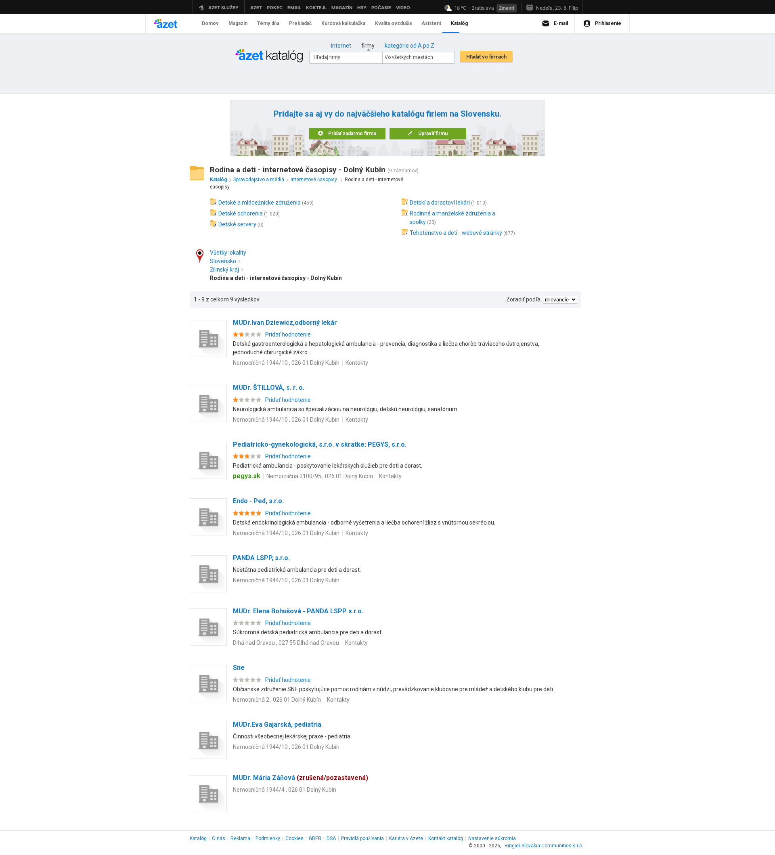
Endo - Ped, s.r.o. (258, 501)
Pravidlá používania (362, 838)
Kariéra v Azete (406, 838)
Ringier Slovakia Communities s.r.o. (544, 846)
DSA (331, 838)
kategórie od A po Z (409, 45)
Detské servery (237, 224)
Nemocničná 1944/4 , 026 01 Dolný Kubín (284, 789)
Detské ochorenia (240, 213)
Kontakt (445, 838)
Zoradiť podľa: (524, 299)
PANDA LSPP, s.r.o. (261, 558)
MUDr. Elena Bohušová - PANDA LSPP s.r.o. (298, 611)
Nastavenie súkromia (492, 838)
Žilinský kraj (224, 269)
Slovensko (223, 261)
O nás (218, 838)
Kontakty (357, 363)
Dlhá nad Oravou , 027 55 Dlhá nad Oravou (286, 643)
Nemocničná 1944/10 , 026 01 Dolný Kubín (286, 363)
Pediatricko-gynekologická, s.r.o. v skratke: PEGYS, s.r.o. (319, 444)
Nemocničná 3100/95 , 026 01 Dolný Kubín (319, 476)
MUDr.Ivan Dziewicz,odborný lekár (285, 322)
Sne (239, 667)
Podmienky (268, 838)
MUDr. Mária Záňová (300, 778)
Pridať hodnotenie (288, 334)
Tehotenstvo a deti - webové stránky (456, 233)
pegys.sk (246, 476)
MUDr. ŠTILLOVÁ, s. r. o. (268, 387)
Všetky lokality (228, 252)
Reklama (240, 838)
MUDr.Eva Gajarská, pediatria (277, 724)
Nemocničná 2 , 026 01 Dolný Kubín (277, 699)
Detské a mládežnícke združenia (259, 202)
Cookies (294, 838)
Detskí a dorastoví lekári (440, 202)
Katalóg (198, 838)
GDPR (315, 838)
